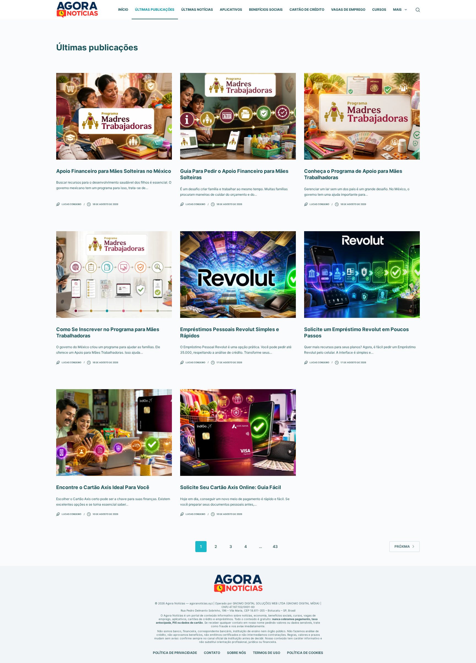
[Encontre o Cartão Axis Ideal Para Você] (114, 432)
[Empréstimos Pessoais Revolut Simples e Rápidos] (238, 274)
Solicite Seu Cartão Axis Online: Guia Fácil (230, 487)
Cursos (379, 9)
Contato (212, 653)
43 (275, 546)
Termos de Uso (266, 653)
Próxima (402, 546)
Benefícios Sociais (266, 9)
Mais (397, 9)
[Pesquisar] (418, 10)
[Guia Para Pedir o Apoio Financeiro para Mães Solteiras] (238, 116)
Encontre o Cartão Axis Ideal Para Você (102, 487)
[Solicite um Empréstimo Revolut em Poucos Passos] (362, 274)
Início (123, 9)
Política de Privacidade (175, 653)
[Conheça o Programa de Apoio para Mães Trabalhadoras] (362, 116)
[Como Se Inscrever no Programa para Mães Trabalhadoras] (114, 274)
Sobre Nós (236, 653)
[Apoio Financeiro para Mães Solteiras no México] (114, 116)
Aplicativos (231, 9)
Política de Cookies (305, 653)
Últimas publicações (154, 9)
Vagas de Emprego (348, 9)
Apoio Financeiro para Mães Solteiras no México (113, 171)
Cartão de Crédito (307, 9)
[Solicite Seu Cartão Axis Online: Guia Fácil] (238, 432)
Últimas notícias (197, 9)
